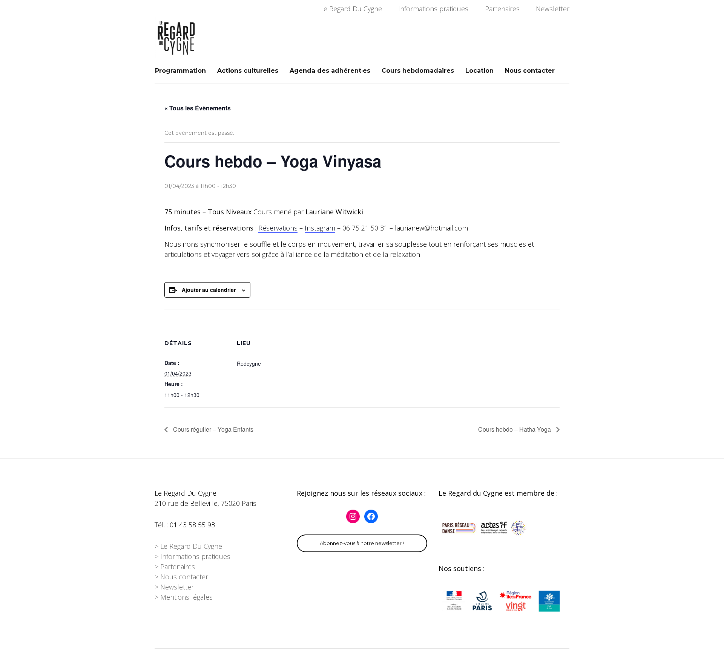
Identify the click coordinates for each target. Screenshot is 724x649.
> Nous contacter (181, 576)
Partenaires (502, 8)
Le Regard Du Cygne (351, 8)
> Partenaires (175, 566)
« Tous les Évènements (197, 108)
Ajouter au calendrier (209, 289)
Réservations (278, 227)
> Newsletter (174, 586)
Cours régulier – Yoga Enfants (212, 429)
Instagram (320, 227)
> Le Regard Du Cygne (188, 546)
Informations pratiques (433, 8)
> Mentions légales (184, 597)
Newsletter (552, 8)
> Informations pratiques (192, 556)
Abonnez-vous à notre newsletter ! (362, 543)
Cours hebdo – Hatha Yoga (515, 429)
